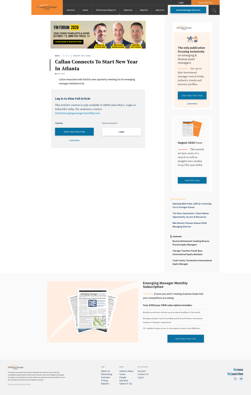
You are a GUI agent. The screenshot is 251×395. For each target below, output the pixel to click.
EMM (103, 367)
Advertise (128, 10)
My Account (143, 367)
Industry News (126, 371)
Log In (141, 377)
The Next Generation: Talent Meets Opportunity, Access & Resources (191, 215)
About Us (160, 10)
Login (181, 2)
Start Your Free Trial (74, 131)
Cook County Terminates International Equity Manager (192, 262)
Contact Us (143, 374)
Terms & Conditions (14, 384)
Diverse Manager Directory (188, 10)
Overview (105, 377)
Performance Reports (106, 10)
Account (142, 371)
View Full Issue (192, 180)
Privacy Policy (26, 384)
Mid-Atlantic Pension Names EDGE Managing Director (190, 224)
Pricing (104, 380)
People (122, 377)
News (57, 56)
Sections (71, 10)
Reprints (144, 10)
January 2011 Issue (82, 56)
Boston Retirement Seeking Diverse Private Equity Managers (191, 243)
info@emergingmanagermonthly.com (77, 113)
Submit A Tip (125, 383)
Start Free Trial (205, 2)
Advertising (106, 374)
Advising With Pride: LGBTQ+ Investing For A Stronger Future (192, 205)
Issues (85, 10)
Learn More (74, 140)
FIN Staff (61, 74)
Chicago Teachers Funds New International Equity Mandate (187, 252)
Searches (123, 380)
